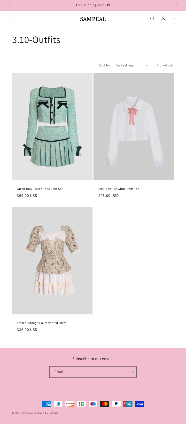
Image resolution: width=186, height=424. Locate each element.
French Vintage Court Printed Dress (41, 323)
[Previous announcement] (9, 5)
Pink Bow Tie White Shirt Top (119, 189)
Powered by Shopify (45, 413)
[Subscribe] (131, 372)
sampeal (27, 413)
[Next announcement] (176, 5)
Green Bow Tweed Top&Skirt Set (39, 189)
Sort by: (104, 65)
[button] (10, 19)
